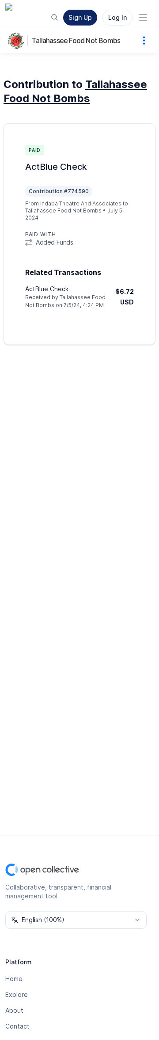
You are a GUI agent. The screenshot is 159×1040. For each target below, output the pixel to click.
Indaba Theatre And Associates (80, 203)
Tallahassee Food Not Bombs (76, 40)
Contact (17, 1026)
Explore (16, 994)
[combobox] (76, 920)
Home (14, 978)
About (14, 1010)
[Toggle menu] (143, 17)
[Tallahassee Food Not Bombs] (17, 40)
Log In (117, 17)
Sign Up (80, 17)
